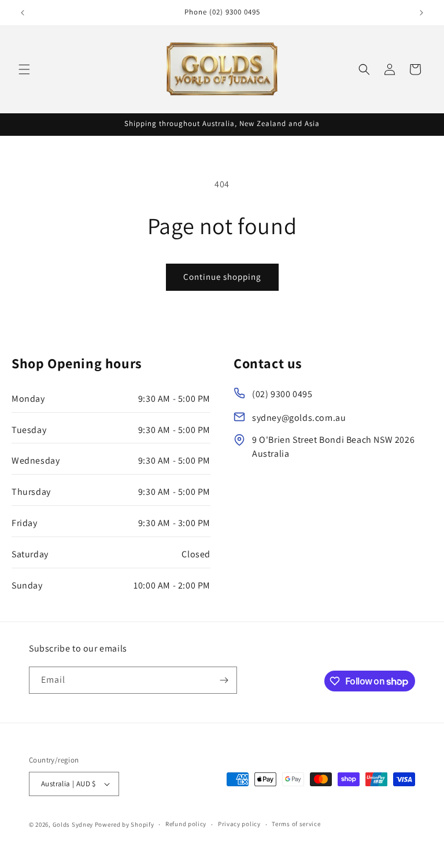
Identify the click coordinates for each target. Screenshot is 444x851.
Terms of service (296, 824)
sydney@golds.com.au (299, 418)
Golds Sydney (73, 824)
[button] (24, 69)
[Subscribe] (223, 680)
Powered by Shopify (124, 824)
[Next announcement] (421, 12)
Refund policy (185, 824)
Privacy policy (239, 824)
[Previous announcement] (22, 12)
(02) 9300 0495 (282, 394)
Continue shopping (222, 276)
